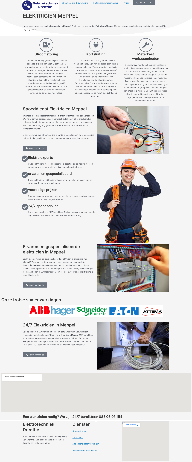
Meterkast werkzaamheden (105, 3)
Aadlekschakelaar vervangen (85, 444)
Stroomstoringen (80, 431)
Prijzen (127, 3)
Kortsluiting (77, 437)
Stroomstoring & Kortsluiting (75, 3)
